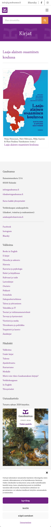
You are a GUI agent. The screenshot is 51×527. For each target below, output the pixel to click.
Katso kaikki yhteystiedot (14, 201)
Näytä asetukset (25, 515)
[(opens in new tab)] (25, 437)
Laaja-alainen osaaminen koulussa (21, 144)
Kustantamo (8, 367)
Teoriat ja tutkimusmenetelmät (16, 312)
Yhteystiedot (8, 389)
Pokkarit (6, 290)
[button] (47, 472)
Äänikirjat (7, 334)
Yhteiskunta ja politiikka (13, 325)
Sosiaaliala (7, 295)
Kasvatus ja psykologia (12, 269)
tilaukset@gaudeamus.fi (13, 194)
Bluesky (6, 236)
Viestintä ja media (11, 321)
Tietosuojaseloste (25, 523)
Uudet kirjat (8, 354)
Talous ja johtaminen (12, 303)
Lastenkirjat (8, 282)
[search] (44, 20)
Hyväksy (25, 500)
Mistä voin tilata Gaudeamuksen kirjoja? (20, 376)
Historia (6, 264)
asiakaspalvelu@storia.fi (13, 217)
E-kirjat (6, 256)
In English (7, 385)
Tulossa (6, 358)
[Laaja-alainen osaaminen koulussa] (25, 103)
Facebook (7, 227)
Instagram (7, 231)
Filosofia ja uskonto (11, 260)
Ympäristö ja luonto (11, 329)
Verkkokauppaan (10, 380)
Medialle (6, 371)
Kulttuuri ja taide (10, 277)
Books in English (10, 251)
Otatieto (6, 286)
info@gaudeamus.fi (11, 2)
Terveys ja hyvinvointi (12, 316)
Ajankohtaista (9, 363)
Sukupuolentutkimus (12, 299)
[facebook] (41, 2)
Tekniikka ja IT (9, 308)
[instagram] (47, 2)
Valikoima (7, 350)
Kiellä (26, 508)
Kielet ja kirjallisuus (11, 273)
